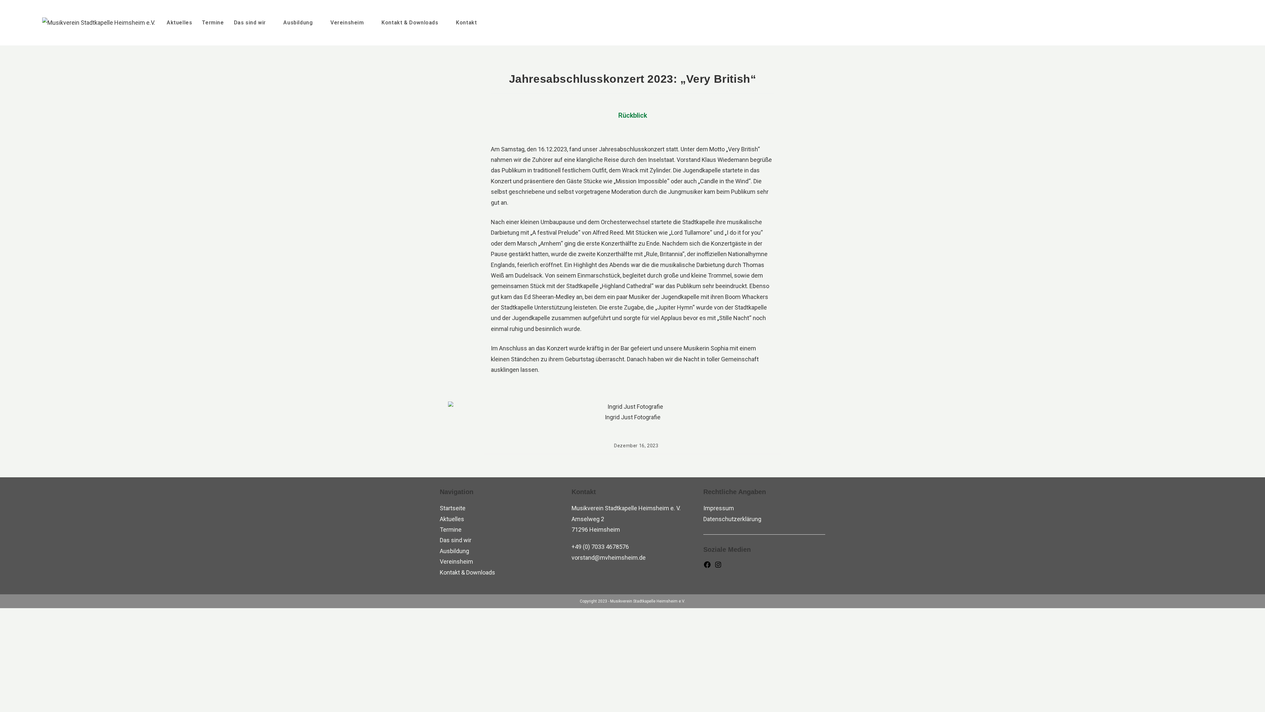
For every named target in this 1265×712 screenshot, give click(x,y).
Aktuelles (452, 519)
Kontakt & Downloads (467, 572)
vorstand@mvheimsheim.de (609, 557)
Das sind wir (455, 540)
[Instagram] (718, 566)
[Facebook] (707, 566)
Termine (451, 529)
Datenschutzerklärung (732, 519)
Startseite (452, 508)
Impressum (718, 508)
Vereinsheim (456, 561)
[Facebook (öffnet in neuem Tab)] (1206, 21)
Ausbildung (454, 551)
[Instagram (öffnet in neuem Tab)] (1219, 21)
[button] (454, 412)
